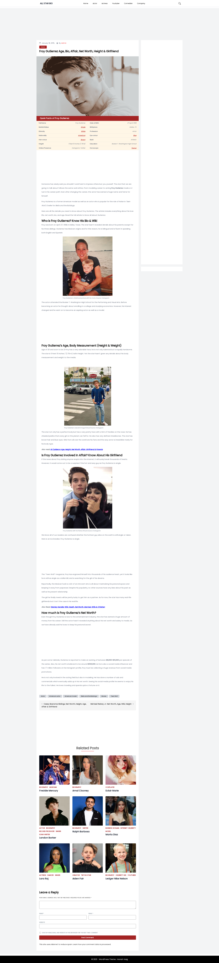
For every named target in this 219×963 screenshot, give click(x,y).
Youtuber (116, 3)
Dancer (50, 875)
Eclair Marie (112, 790)
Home (85, 3)
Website (42, 922)
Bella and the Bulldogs (89, 696)
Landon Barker (47, 837)
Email (91, 913)
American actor (54, 696)
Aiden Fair (78, 878)
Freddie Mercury (48, 790)
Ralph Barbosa (81, 831)
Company (141, 3)
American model (71, 696)
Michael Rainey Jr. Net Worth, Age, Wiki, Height (111, 704)
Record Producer (46, 831)
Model (108, 831)
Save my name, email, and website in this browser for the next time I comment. (70, 933)
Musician (53, 787)
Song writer (44, 834)
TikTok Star (86, 875)
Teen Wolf (114, 696)
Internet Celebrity (128, 828)
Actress (105, 3)
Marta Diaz (112, 834)
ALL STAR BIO (46, 3)
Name (41, 913)
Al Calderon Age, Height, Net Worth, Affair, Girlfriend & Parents (76, 449)
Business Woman (112, 828)
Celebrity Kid (121, 875)
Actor (95, 3)
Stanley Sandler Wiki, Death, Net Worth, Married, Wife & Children (78, 607)
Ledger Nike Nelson (117, 878)
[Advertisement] (161, 134)
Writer (85, 828)
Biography (43, 787)
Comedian (128, 3)
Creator (76, 875)
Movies (104, 696)
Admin (63, 43)
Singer (58, 831)
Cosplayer (110, 787)
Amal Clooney (80, 790)
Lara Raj (43, 878)
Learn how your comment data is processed (92, 944)
